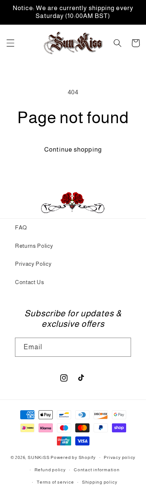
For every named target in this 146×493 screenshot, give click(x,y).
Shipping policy (100, 482)
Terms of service (55, 482)
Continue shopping (73, 149)
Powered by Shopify (73, 457)
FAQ (21, 227)
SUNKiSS (38, 457)
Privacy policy (120, 457)
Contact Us (29, 282)
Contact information (97, 469)
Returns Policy (34, 246)
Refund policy (50, 469)
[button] (10, 43)
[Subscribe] (122, 347)
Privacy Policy (33, 264)
